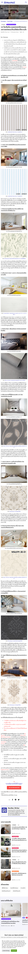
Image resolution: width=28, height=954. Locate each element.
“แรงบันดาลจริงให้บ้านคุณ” (14, 784)
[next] (26, 915)
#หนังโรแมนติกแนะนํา (6, 891)
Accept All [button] (14, 950)
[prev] (1, 915)
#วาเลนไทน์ (23, 888)
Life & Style (9, 21)
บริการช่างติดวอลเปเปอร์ (14, 787)
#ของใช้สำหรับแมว (14, 888)
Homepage (3, 21)
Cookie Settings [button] (6, 950)
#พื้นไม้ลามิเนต (5, 888)
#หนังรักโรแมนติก (16, 891)
